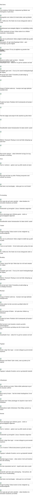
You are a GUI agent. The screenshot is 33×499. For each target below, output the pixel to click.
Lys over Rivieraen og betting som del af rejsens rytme (14, 327)
